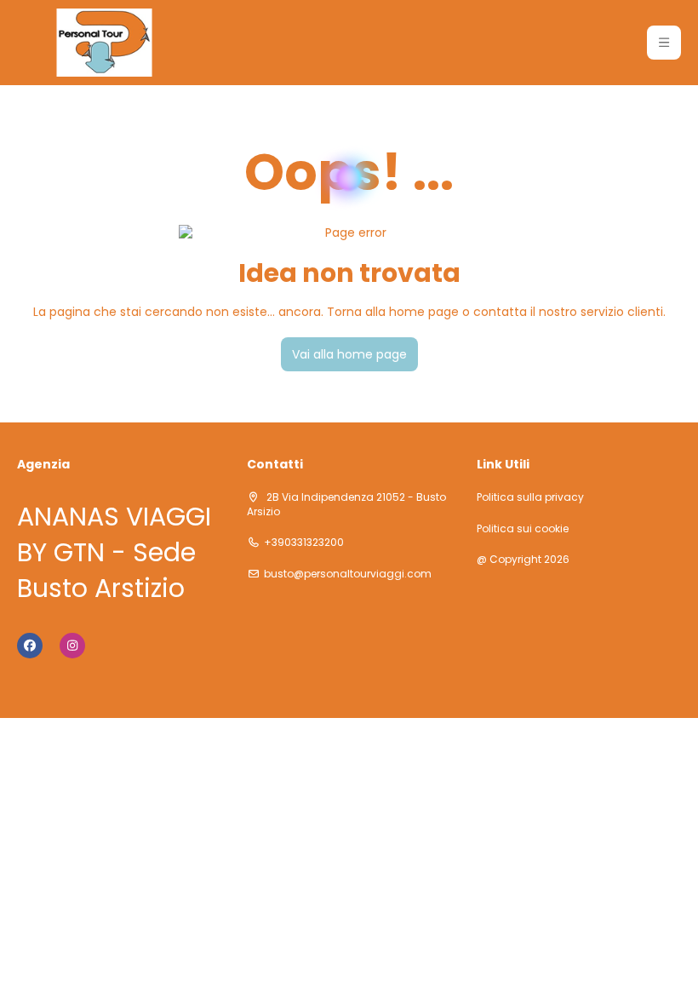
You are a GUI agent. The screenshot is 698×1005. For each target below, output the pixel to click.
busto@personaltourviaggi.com (348, 574)
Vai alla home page (349, 354)
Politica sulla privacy (530, 497)
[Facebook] (30, 645)
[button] (664, 43)
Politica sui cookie (523, 529)
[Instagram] (72, 645)
